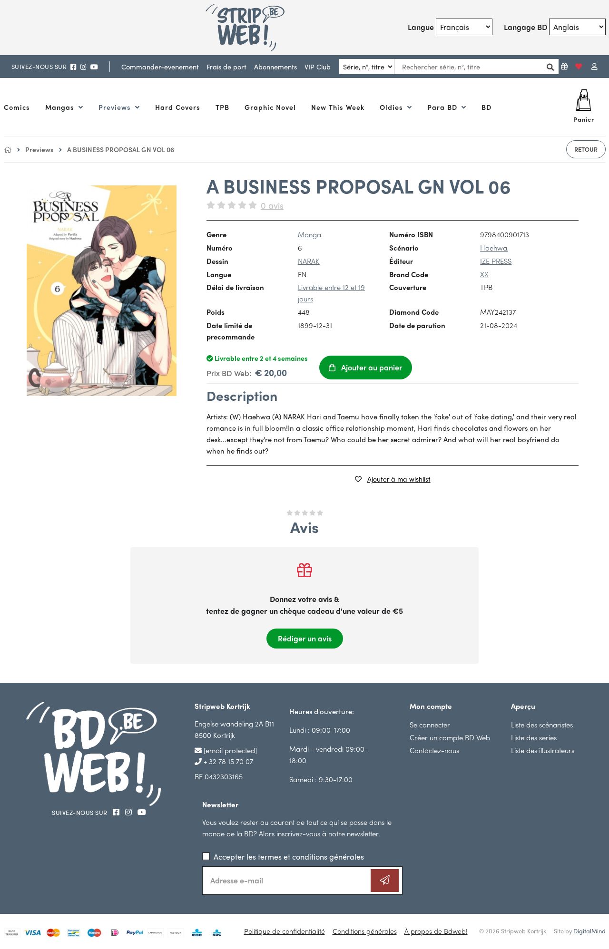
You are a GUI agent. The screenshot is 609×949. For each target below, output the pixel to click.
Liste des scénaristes (542, 724)
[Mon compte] (594, 66)
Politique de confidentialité (284, 931)
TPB (222, 107)
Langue (421, 26)
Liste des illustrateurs (542, 750)
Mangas (61, 107)
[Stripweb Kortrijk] (256, 27)
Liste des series (534, 737)
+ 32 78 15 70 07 (227, 761)
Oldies (392, 107)
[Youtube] (94, 66)
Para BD (443, 107)
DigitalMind (589, 930)
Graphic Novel (270, 107)
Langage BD (525, 26)
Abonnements (275, 66)
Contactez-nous (434, 750)
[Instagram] (83, 66)
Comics (17, 107)
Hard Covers (177, 107)
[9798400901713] (102, 290)
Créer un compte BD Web (450, 737)
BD (486, 107)
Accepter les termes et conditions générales (289, 856)
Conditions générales (365, 931)
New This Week (337, 107)
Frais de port (226, 66)
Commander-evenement (160, 66)
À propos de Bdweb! (436, 931)
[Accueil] (7, 149)
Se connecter (430, 724)
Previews (115, 107)
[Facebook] (73, 66)
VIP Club (317, 66)
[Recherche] (548, 67)
